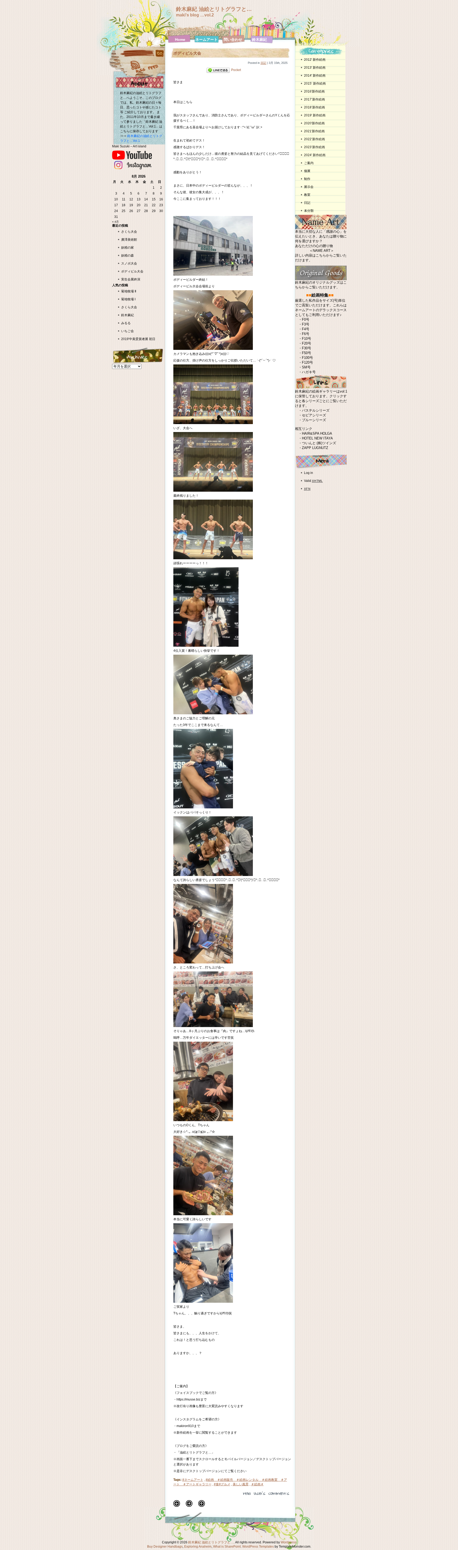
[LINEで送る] (218, 70)
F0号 (305, 320)
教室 (307, 195)
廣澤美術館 (129, 239)
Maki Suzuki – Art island (129, 146)
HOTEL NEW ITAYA (317, 438)
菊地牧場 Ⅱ (128, 291)
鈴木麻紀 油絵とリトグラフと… (214, 9)
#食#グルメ (222, 1484)
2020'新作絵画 (314, 123)
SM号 (306, 367)
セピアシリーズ (314, 415)
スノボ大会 (129, 263)
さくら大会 (129, 232)
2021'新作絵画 (314, 131)
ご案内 (309, 163)
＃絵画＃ (257, 1484)
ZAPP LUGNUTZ (315, 448)
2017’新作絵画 (314, 99)
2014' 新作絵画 (314, 75)
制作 (307, 179)
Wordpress (288, 1542)
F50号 (306, 353)
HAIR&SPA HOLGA (317, 433)
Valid (313, 481)
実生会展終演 (130, 279)
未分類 (309, 211)
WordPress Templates (258, 1546)
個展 (307, 171)
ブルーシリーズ (314, 420)
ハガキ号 (309, 372)
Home (180, 39)
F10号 (306, 339)
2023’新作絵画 (314, 147)
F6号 (305, 334)
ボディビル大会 (132, 271)
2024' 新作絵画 (314, 155)
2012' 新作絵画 (316, 59)
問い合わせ (233, 39)
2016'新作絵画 (314, 91)
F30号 (306, 348)
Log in (308, 473)
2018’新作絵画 (314, 107)
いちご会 (127, 331)
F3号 (305, 324)
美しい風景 (241, 1484)
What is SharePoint (227, 1546)
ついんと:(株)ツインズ (319, 443)
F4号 (305, 329)
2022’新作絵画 (314, 139)
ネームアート (206, 39)
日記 (263, 62)
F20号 (306, 343)
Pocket (236, 70)
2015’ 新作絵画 (315, 83)
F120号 (307, 362)
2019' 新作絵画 (314, 115)
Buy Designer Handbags (165, 1546)
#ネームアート (192, 1480)
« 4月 (115, 221)
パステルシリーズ (315, 410)
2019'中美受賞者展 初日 (138, 339)
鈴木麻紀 (259, 39)
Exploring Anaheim (198, 1546)
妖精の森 (127, 255)
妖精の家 (127, 247)
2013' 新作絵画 (314, 67)
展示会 (309, 187)
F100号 (307, 358)
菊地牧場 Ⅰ (128, 299)
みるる (126, 323)
